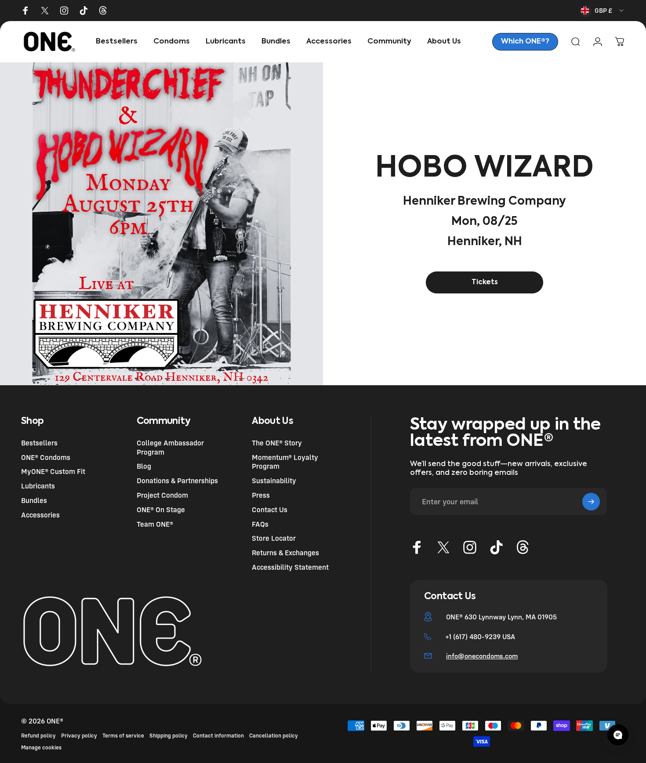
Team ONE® (155, 524)
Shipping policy (168, 735)
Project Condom (162, 495)
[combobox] (603, 10)
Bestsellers (39, 442)
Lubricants (38, 485)
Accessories (40, 514)
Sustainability (274, 480)
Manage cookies (41, 747)
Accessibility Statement (290, 567)
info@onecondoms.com (482, 655)
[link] (525, 42)
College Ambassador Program (170, 447)
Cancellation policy (273, 735)
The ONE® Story (277, 442)
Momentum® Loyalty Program (285, 462)
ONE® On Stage (161, 509)
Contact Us (269, 509)
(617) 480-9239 (477, 636)
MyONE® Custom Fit (53, 471)
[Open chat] (617, 734)
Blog (144, 466)
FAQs (260, 524)
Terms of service (123, 735)
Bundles (34, 500)
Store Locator (274, 538)
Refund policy (38, 735)
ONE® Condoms (45, 457)
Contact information (218, 735)
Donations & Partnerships (177, 480)
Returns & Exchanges (285, 552)
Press (261, 495)
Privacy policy (79, 735)
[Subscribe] (591, 501)
